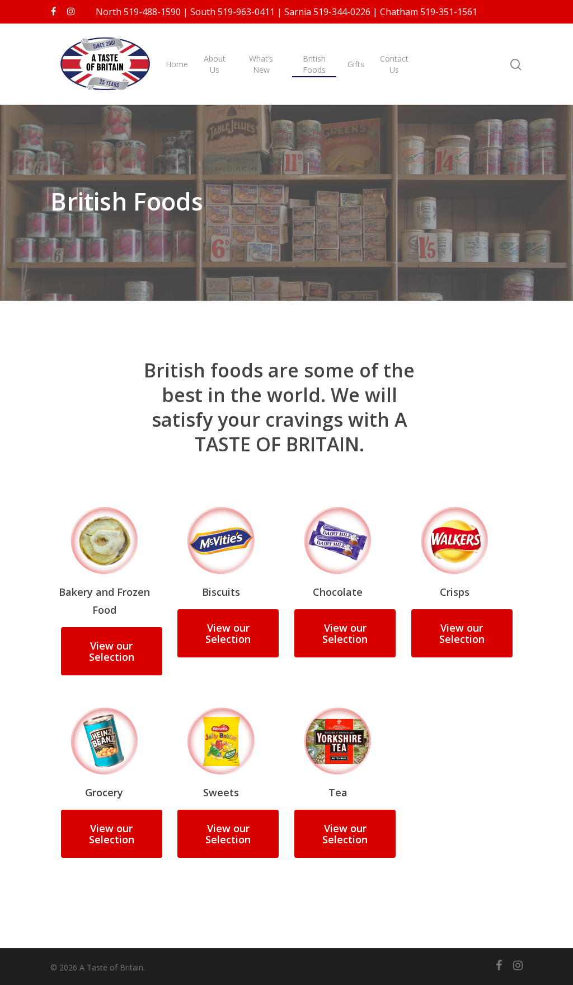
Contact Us (394, 64)
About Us (215, 64)
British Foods (314, 64)
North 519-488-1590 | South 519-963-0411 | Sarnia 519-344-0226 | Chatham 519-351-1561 (286, 12)
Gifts (355, 64)
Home (177, 64)
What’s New (261, 64)
